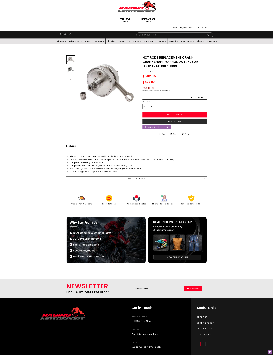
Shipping (146, 91)
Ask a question (136, 179)
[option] (105, 84)
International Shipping (148, 20)
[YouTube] (213, 344)
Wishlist (204, 27)
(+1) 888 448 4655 (141, 321)
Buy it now (174, 121)
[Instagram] (203, 344)
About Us (202, 317)
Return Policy (204, 328)
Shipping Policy (205, 323)
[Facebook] (199, 344)
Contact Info (204, 334)
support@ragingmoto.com (146, 346)
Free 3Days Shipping (125, 20)
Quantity (147, 102)
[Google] (208, 344)
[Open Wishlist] (270, 352)
